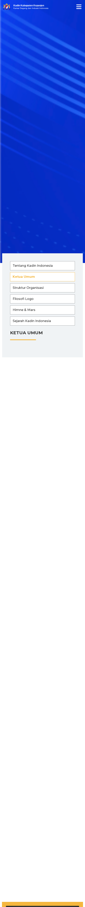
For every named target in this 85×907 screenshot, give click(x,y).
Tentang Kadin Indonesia (33, 266)
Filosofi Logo (23, 299)
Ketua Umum (24, 277)
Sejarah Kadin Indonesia (32, 321)
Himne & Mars (24, 310)
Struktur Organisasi (28, 288)
